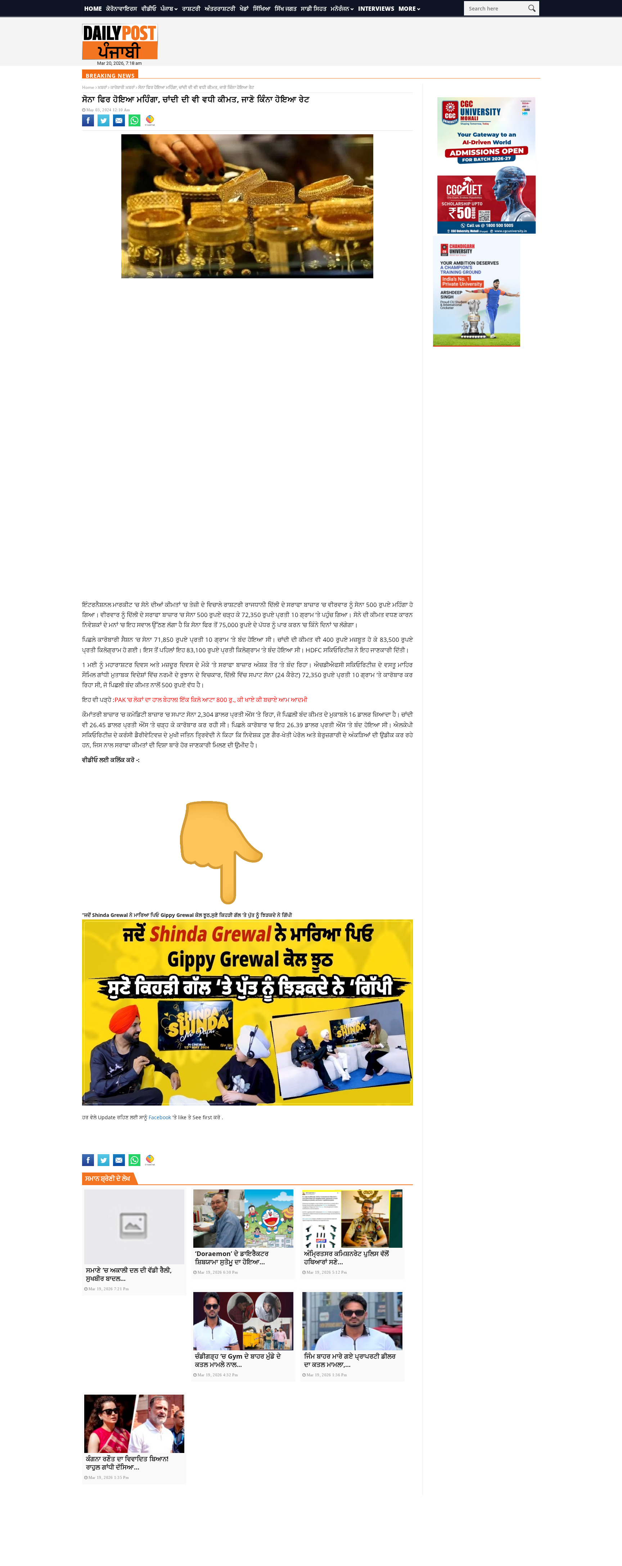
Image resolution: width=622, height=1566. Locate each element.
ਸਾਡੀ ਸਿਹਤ (313, 9)
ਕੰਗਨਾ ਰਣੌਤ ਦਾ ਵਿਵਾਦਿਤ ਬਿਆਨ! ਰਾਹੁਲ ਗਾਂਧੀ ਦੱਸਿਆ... (127, 1462)
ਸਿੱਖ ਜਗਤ (286, 9)
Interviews (376, 9)
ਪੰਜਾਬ (167, 9)
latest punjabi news (329, 1141)
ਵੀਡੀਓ (148, 9)
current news (197, 1141)
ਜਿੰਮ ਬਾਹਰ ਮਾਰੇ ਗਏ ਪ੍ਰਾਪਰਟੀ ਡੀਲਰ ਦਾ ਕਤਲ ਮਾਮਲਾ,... (350, 1360)
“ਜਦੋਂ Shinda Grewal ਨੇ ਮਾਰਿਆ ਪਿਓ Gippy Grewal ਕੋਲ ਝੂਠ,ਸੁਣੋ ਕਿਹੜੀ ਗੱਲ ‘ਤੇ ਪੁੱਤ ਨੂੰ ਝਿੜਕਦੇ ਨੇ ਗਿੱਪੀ (187, 915)
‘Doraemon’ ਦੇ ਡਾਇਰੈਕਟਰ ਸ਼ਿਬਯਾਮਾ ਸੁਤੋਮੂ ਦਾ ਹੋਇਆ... (232, 1257)
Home (93, 9)
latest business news (243, 1141)
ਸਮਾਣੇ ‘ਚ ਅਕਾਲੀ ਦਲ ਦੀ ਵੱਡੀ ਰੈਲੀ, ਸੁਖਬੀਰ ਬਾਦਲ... (129, 1274)
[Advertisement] (247, 341)
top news (93, 1149)
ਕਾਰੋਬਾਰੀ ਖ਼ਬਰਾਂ (123, 87)
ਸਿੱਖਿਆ (261, 9)
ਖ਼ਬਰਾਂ (102, 87)
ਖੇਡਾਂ (244, 9)
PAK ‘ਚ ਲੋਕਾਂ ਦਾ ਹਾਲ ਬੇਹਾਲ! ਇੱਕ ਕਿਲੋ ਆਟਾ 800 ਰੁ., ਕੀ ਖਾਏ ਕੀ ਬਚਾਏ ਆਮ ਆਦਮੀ (210, 699)
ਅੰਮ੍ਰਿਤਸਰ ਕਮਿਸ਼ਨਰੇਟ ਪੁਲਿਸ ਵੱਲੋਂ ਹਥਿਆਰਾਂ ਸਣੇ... (346, 1257)
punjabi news (373, 1141)
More (407, 9)
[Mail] (119, 124)
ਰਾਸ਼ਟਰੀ (191, 9)
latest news (287, 1141)
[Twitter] (103, 124)
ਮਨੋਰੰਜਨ (340, 9)
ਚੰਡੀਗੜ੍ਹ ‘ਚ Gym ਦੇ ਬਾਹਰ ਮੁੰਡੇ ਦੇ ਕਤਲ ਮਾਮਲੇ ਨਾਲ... (238, 1360)
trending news (125, 1149)
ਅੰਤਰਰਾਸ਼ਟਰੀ (220, 9)
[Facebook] (88, 124)
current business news (148, 1141)
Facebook (160, 1117)
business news (100, 1141)
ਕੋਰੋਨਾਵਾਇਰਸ (121, 9)
